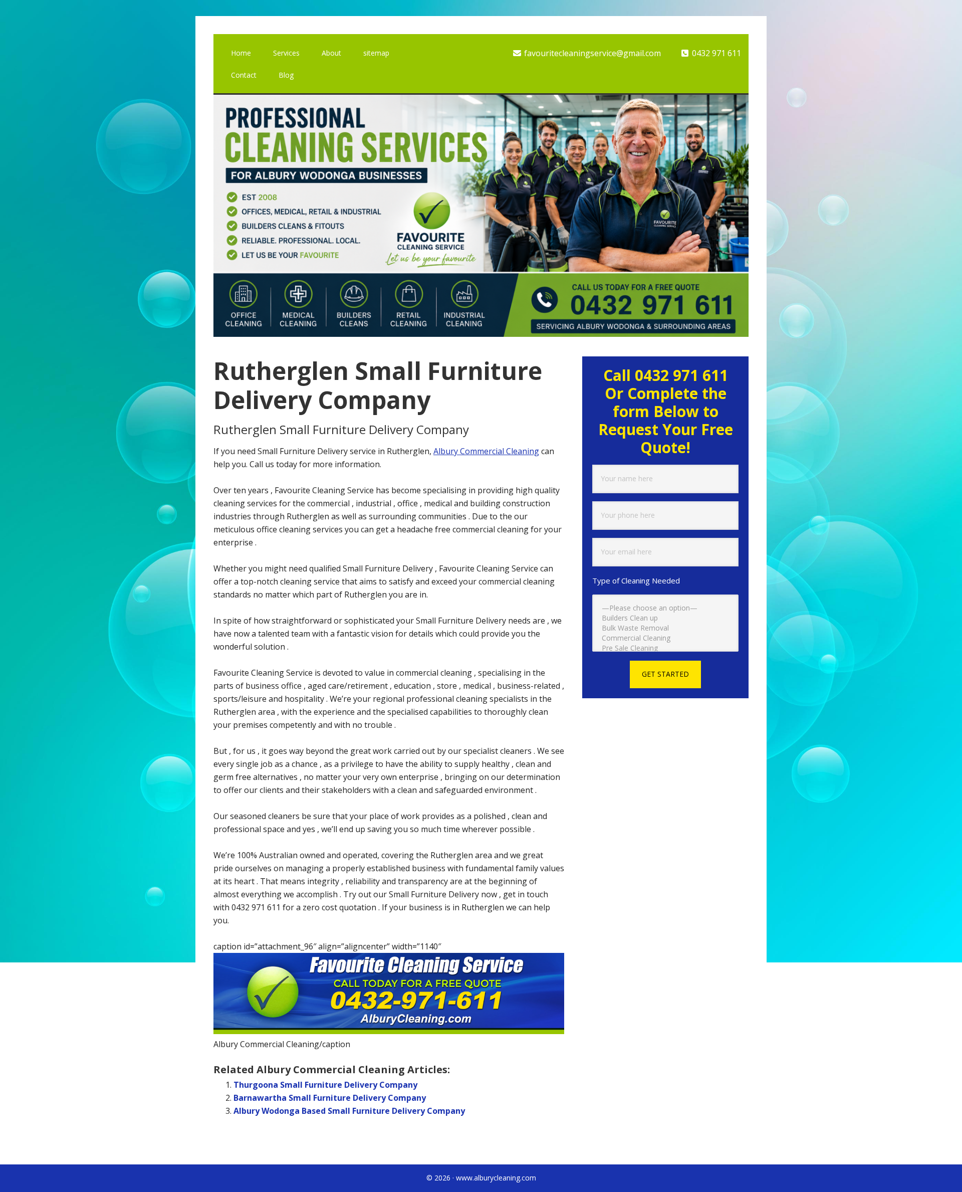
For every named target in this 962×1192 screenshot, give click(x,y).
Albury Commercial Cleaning (486, 451)
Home (241, 53)
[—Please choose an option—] (665, 608)
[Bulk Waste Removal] (665, 628)
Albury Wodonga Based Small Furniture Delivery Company (349, 1110)
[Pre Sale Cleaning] (665, 648)
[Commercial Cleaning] (665, 638)
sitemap (376, 53)
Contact (244, 75)
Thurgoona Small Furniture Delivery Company (325, 1084)
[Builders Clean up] (665, 618)
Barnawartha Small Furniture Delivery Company (329, 1097)
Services (286, 53)
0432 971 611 (715, 53)
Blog (286, 75)
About (331, 53)
